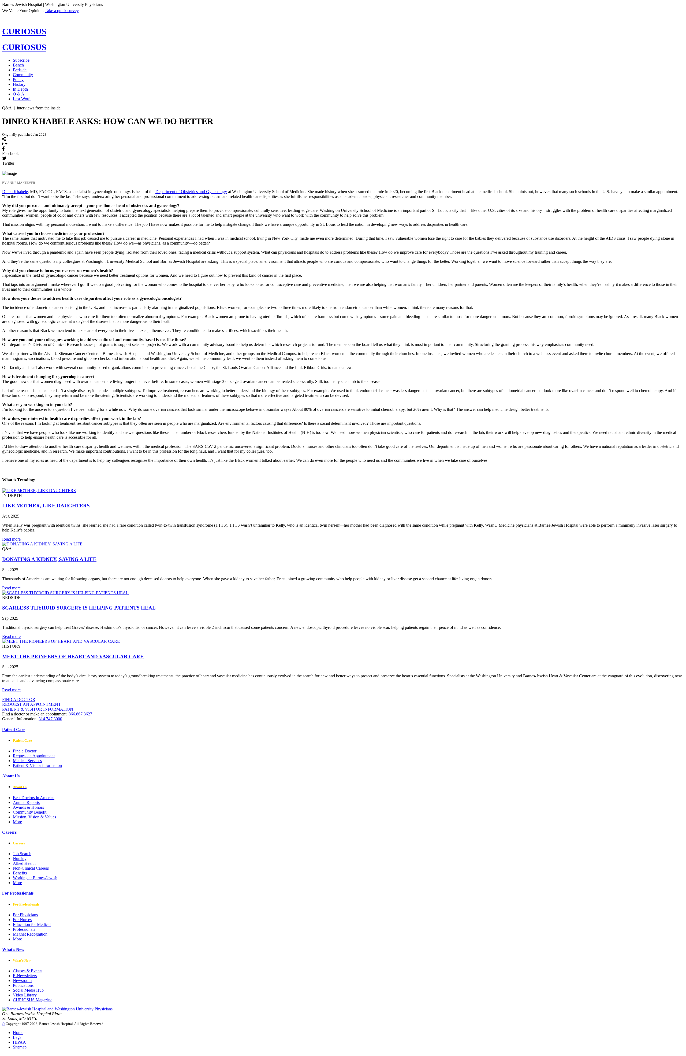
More (17, 821)
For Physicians (25, 915)
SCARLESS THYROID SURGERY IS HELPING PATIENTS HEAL (79, 608)
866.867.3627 (80, 714)
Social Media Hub (28, 990)
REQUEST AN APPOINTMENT (31, 704)
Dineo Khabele (15, 191)
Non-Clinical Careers (31, 868)
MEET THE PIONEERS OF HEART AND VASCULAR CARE (73, 656)
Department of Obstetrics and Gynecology (191, 191)
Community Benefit (29, 812)
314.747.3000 (50, 719)
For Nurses (22, 919)
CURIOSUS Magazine (32, 1000)
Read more (11, 539)
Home (18, 1032)
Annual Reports (26, 802)
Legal (18, 1037)
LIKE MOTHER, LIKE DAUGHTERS (46, 505)
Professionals (24, 929)
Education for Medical (32, 924)
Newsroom (22, 980)
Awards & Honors (28, 807)
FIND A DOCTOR (18, 699)
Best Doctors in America (33, 797)
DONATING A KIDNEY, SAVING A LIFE (49, 559)
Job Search (22, 853)
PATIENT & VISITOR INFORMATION (37, 709)
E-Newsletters (25, 975)
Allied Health (24, 863)
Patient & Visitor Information (37, 765)
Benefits (20, 873)
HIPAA (19, 1042)
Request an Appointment (34, 756)
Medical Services (27, 760)
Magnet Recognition (30, 934)
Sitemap (20, 1047)
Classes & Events (27, 971)
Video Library (25, 995)
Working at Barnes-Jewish (35, 878)
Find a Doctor (24, 751)
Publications (23, 985)
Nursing (20, 858)
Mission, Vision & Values (34, 817)
